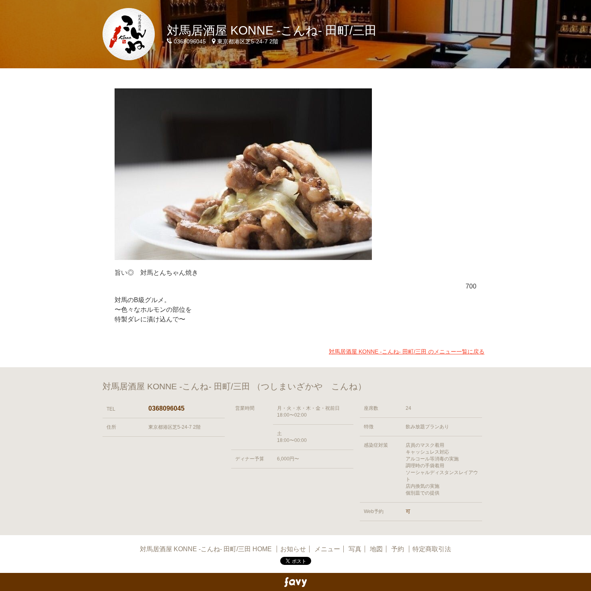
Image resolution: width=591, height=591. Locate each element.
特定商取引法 (431, 549)
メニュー (327, 549)
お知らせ (293, 549)
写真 (355, 549)
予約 (398, 549)
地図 (376, 549)
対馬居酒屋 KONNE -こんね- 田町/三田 (272, 30)
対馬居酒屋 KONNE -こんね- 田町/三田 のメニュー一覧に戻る (406, 351)
